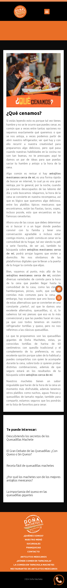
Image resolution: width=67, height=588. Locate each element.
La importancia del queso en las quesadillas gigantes (27, 493)
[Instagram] (59, 298)
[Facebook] (59, 289)
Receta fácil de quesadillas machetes (30, 465)
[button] (47, 11)
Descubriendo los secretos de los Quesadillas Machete (28, 437)
